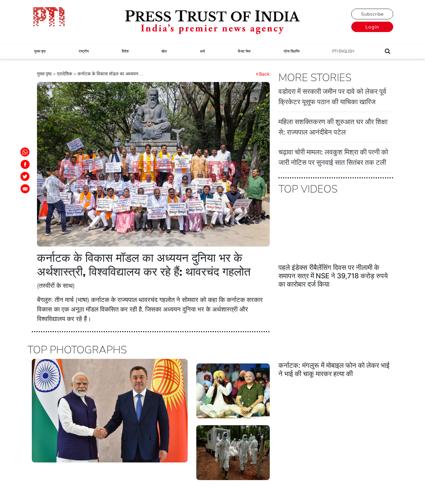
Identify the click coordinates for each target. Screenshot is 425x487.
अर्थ (202, 51)
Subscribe (372, 14)
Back (264, 74)
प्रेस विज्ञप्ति (292, 51)
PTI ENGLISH (343, 51)
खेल (164, 51)
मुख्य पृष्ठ (40, 51)
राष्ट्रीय (84, 51)
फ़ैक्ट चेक (244, 51)
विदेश (125, 51)
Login (372, 27)
